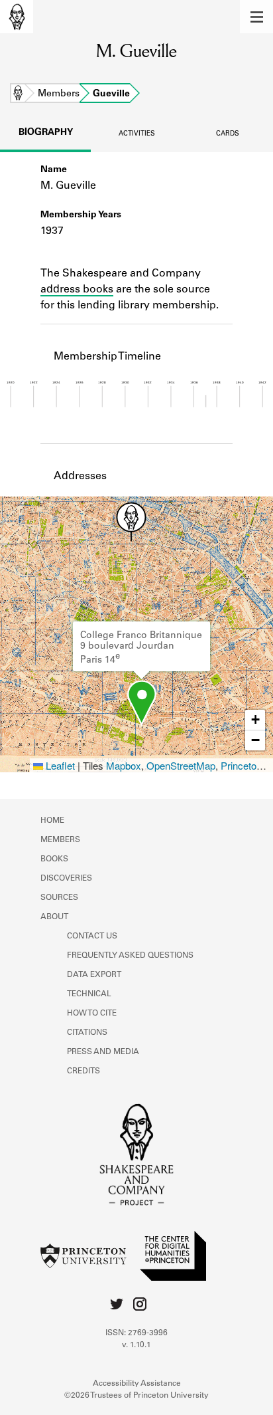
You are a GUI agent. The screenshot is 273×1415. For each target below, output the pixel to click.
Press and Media (103, 1052)
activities (137, 134)
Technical (89, 994)
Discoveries (66, 879)
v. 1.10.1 (136, 1345)
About (54, 917)
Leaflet (59, 765)
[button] (256, 16)
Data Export (94, 975)
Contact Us (92, 936)
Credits (83, 1071)
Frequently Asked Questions (130, 956)
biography (46, 133)
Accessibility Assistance (137, 1384)
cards (227, 134)
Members (59, 94)
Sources (59, 898)
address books (76, 289)
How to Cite (92, 1014)
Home (18, 94)
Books (54, 859)
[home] (16, 16)
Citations (87, 1033)
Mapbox (123, 765)
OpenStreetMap (180, 765)
